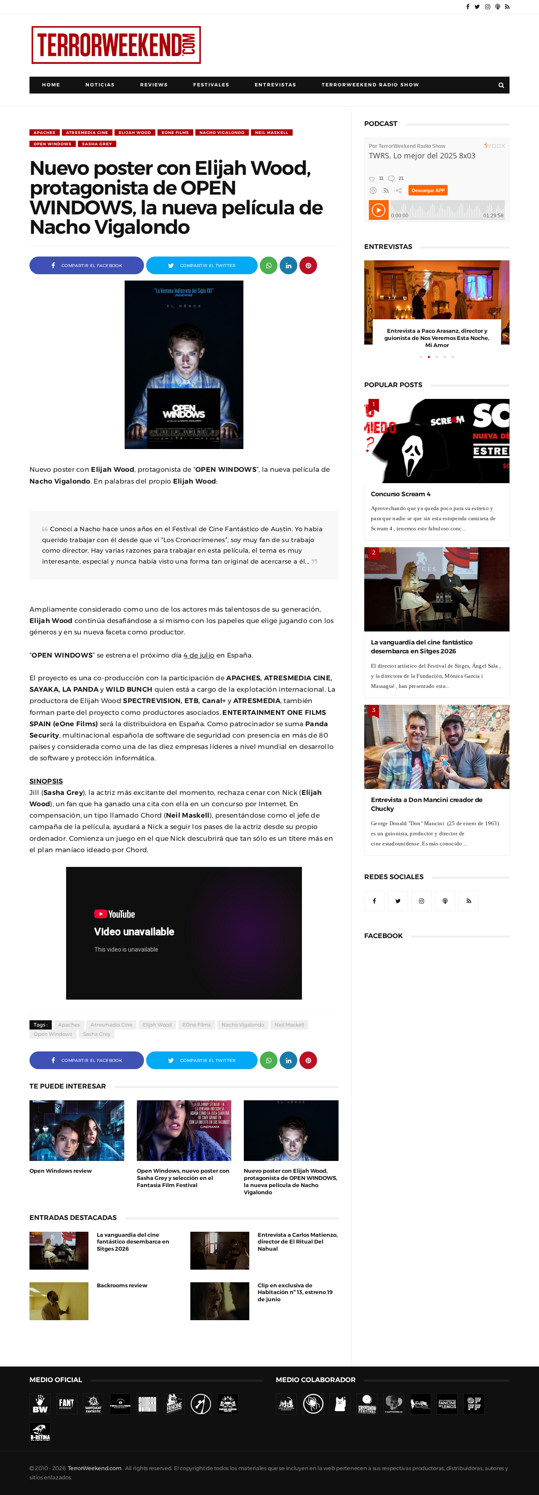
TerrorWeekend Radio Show (370, 85)
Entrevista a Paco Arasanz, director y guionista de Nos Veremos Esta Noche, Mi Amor (436, 338)
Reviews (154, 85)
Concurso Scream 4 (400, 494)
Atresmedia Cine (87, 132)
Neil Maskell (271, 132)
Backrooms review (122, 1285)
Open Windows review (60, 1171)
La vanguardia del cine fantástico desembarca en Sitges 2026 (133, 1242)
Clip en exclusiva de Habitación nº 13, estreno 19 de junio (295, 1292)
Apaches (45, 132)
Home (51, 85)
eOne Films (175, 132)
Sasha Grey (97, 144)
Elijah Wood (135, 132)
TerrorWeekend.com (94, 1468)
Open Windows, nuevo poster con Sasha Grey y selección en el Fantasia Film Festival (183, 1178)
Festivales (211, 85)
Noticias (100, 85)
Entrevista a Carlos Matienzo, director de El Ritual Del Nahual (298, 1242)
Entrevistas (275, 85)
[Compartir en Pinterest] (308, 265)
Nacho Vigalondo (222, 132)
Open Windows (53, 144)
